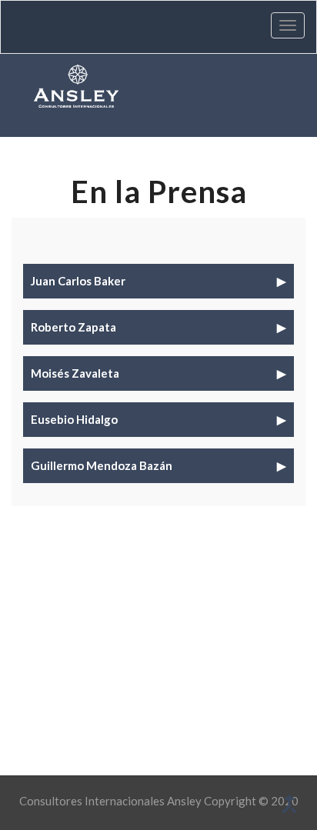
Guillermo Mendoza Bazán (101, 465)
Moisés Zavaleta (75, 373)
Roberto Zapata (73, 327)
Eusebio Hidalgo (74, 419)
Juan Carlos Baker (78, 281)
